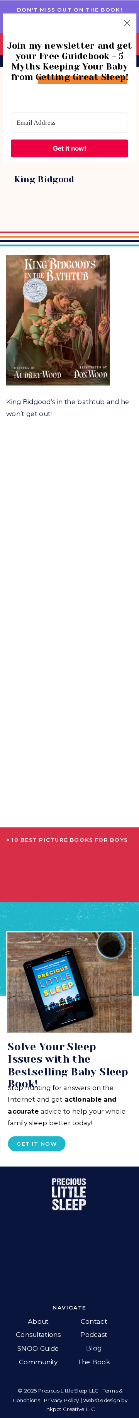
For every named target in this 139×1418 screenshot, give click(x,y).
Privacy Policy (61, 1399)
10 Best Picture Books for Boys (70, 840)
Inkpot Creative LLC (70, 1409)
